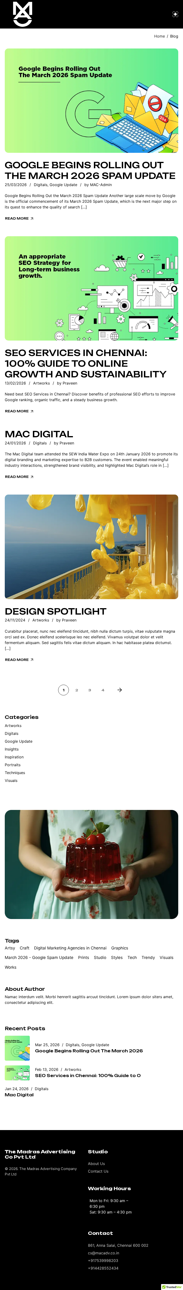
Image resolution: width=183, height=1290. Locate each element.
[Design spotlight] (91, 547)
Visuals (11, 780)
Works (10, 967)
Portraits (12, 764)
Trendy (148, 957)
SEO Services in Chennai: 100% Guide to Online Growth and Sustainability (86, 364)
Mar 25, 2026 (47, 1045)
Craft (24, 948)
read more (17, 218)
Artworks (41, 383)
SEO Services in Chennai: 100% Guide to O (88, 1075)
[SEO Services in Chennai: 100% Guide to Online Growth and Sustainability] (91, 288)
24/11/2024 (15, 620)
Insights (12, 749)
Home (159, 36)
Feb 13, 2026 (46, 1069)
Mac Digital (39, 434)
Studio (100, 957)
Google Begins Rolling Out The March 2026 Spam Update (90, 170)
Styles (117, 957)
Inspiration (14, 757)
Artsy (10, 948)
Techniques (15, 772)
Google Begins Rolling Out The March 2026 (89, 1050)
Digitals (40, 184)
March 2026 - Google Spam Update (39, 957)
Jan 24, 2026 (17, 1089)
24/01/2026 (15, 443)
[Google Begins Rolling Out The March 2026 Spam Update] (91, 100)
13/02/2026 (15, 383)
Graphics (119, 948)
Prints (83, 957)
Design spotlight (56, 611)
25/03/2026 (16, 185)
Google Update (63, 184)
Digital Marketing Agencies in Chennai (70, 948)
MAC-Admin (101, 185)
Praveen (70, 383)
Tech (132, 957)
